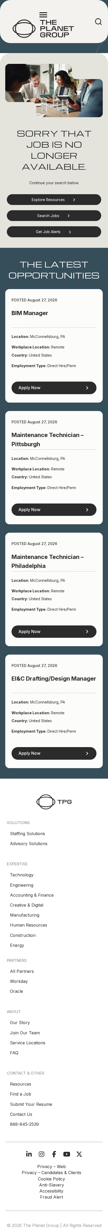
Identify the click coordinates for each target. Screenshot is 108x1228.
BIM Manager (30, 313)
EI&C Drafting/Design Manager (54, 678)
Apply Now (29, 387)
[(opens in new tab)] (54, 801)
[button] (54, 199)
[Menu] (43, 15)
